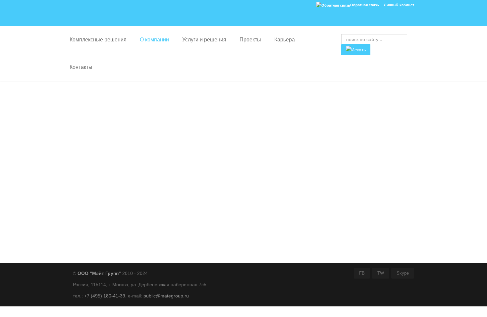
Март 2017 (92, 206)
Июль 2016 (93, 246)
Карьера (284, 39)
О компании (154, 39)
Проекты (250, 39)
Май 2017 (91, 193)
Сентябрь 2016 (97, 233)
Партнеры (90, 125)
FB (362, 273)
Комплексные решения (98, 39)
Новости (89, 135)
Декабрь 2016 (96, 213)
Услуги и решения (204, 39)
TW (380, 273)
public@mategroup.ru (166, 295)
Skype (403, 273)
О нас (85, 116)
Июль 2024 (93, 186)
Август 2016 (94, 239)
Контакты (81, 67)
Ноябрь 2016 (95, 219)
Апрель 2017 (95, 199)
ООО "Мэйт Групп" (99, 273)
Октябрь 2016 (96, 226)
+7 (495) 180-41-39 (104, 295)
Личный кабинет (399, 5)
